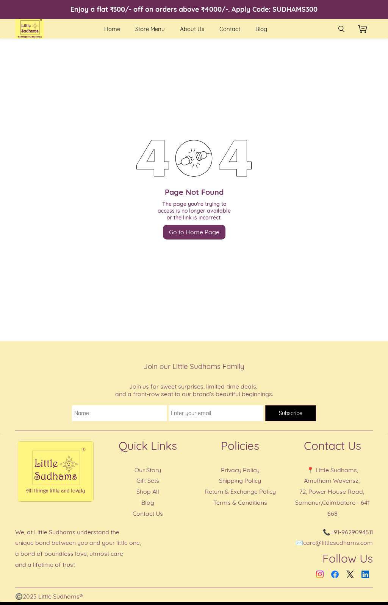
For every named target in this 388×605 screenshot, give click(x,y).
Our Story (148, 470)
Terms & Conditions (240, 502)
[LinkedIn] (365, 574)
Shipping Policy (240, 480)
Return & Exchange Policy (240, 491)
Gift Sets (147, 480)
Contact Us (148, 513)
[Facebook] (335, 574)
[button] (365, 28)
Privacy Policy (240, 470)
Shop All (147, 491)
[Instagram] (319, 574)
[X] (350, 574)
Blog (147, 502)
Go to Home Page (194, 232)
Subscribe (290, 413)
